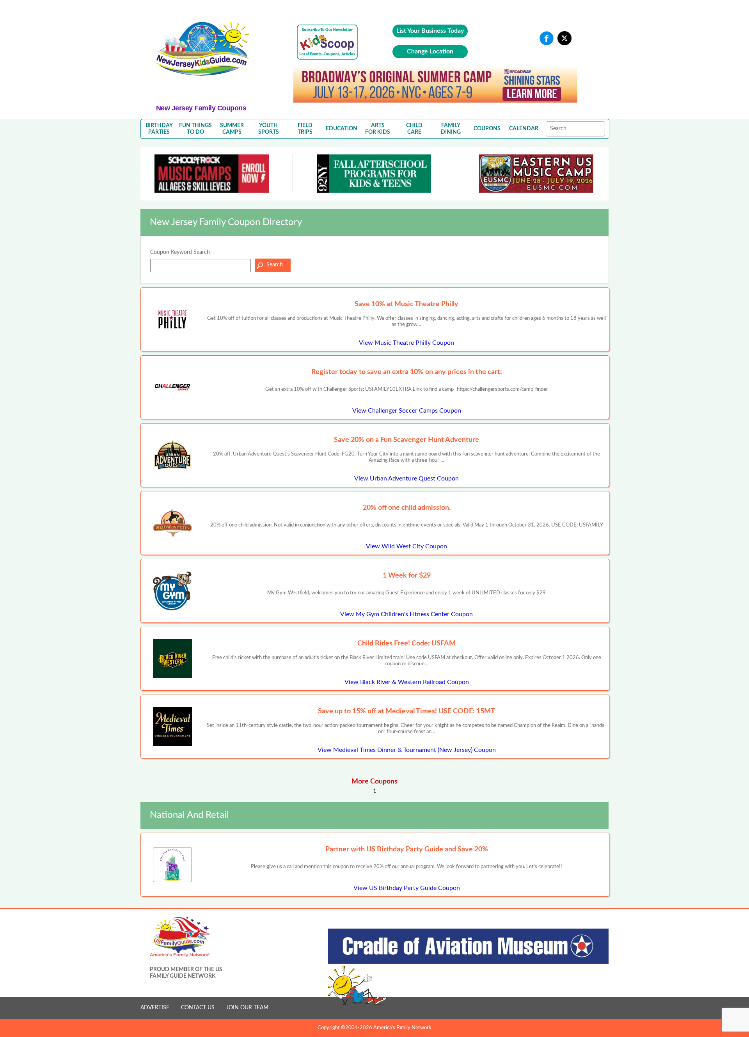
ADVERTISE (154, 1007)
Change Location (430, 51)
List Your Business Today (430, 31)
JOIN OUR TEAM (247, 1007)
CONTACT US (198, 1007)
